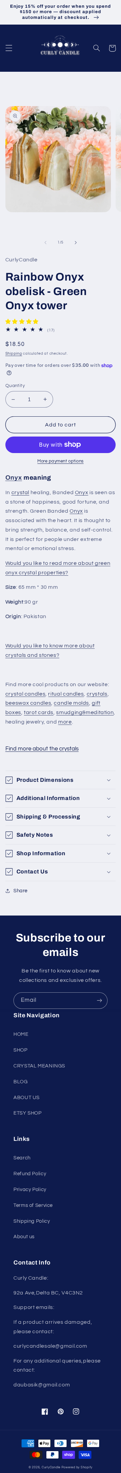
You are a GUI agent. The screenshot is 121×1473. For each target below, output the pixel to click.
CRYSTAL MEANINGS (39, 1065)
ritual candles (66, 694)
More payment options (60, 461)
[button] (8, 48)
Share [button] (20, 890)
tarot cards (38, 712)
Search (22, 1157)
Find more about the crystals (42, 749)
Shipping (13, 353)
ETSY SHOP (27, 1113)
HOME (21, 1034)
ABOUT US (26, 1097)
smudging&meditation (85, 712)
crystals (97, 694)
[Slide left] (45, 242)
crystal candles (25, 694)
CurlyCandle (51, 1467)
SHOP (20, 1050)
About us (24, 1236)
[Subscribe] (99, 1000)
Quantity (15, 385)
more (65, 722)
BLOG (20, 1081)
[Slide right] (75, 242)
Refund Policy (29, 1173)
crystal (20, 492)
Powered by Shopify (77, 1467)
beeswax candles (28, 703)
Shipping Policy (31, 1221)
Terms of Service (33, 1205)
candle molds (71, 703)
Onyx (13, 477)
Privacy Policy (29, 1189)
